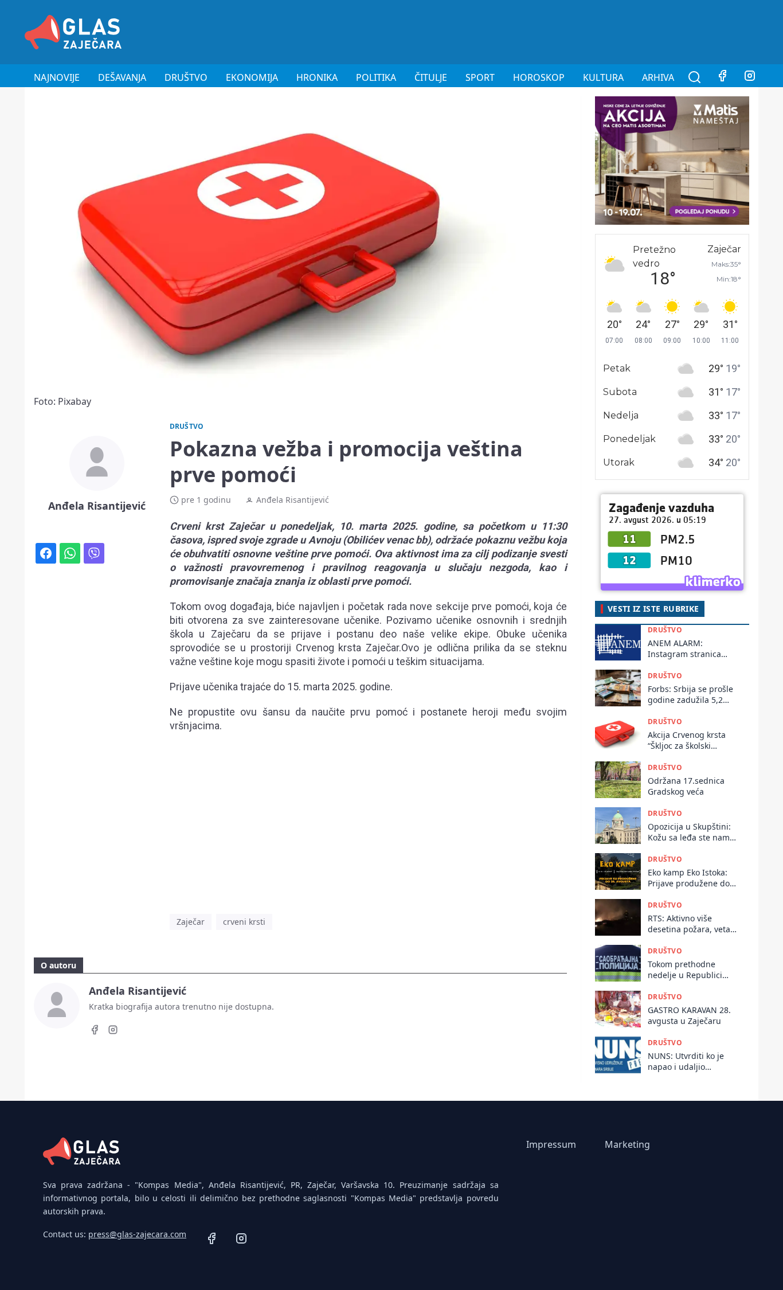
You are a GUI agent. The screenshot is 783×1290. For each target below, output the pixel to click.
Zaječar (191, 921)
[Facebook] (722, 77)
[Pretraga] (694, 77)
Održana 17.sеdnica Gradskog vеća (686, 786)
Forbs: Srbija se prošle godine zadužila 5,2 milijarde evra (690, 694)
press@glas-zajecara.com (137, 1234)
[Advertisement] (549, 30)
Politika (376, 77)
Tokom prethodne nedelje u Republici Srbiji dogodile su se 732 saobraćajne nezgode (687, 970)
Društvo (186, 77)
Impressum (551, 1144)
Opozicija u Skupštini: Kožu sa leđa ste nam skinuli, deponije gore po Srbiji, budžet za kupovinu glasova (689, 832)
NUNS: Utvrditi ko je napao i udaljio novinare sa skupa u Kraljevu (686, 1061)
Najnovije (57, 77)
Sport (480, 77)
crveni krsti (244, 921)
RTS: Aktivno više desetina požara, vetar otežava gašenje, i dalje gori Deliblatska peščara (693, 924)
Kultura (603, 77)
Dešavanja (122, 77)
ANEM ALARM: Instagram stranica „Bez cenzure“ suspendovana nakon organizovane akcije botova (689, 649)
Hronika (317, 77)
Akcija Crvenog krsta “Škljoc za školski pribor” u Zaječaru (687, 740)
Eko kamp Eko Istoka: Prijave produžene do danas (689, 878)
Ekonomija (252, 77)
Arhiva (658, 77)
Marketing (627, 1144)
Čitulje (430, 77)
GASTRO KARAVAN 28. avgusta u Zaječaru (689, 1015)
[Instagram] (749, 77)
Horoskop (539, 77)
